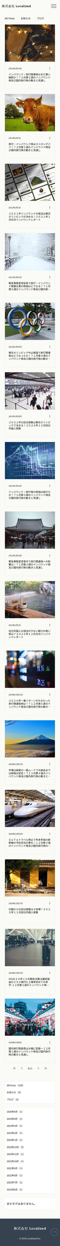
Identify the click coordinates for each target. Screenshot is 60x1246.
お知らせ (26, 18)
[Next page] (38, 1068)
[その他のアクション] (51, 68)
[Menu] (53, 6)
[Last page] (45, 1068)
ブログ (40, 18)
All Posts (10, 18)
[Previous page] (21, 1068)
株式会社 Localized (16, 6)
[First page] (14, 1068)
